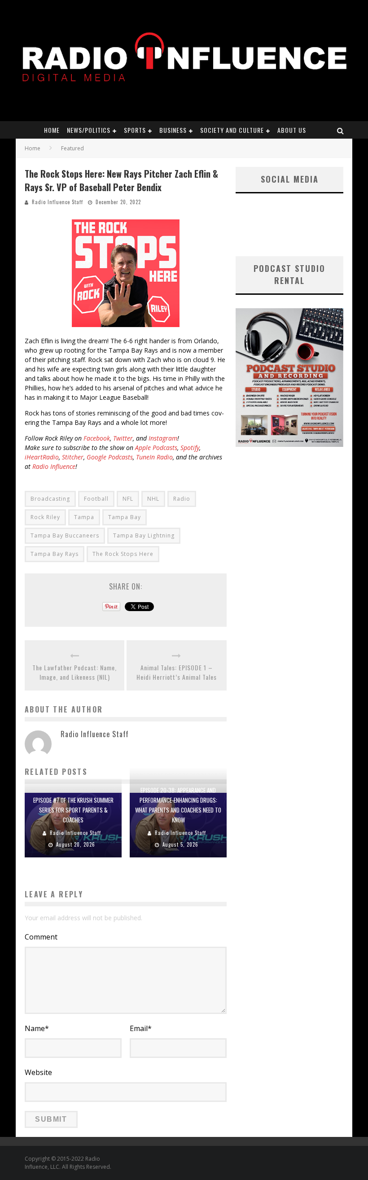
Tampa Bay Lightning (144, 535)
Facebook (96, 438)
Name (37, 1028)
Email (141, 1028)
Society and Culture (232, 130)
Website (38, 1072)
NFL (128, 499)
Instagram (163, 438)
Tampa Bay (124, 517)
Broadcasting (50, 499)
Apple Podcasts (156, 447)
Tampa (84, 517)
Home (52, 130)
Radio (181, 499)
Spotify (189, 447)
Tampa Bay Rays (55, 554)
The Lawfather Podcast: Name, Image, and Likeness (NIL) (74, 672)
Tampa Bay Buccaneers (65, 535)
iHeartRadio (42, 457)
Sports (135, 130)
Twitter (123, 438)
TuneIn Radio (154, 457)
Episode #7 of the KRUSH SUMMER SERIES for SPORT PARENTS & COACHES (73, 809)
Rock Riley (45, 517)
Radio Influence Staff (57, 201)
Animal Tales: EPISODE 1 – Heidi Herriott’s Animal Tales (176, 672)
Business (173, 130)
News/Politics (88, 130)
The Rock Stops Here (122, 554)
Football (96, 499)
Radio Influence (53, 466)
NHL (153, 499)
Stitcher (72, 457)
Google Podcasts (110, 457)
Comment (41, 937)
